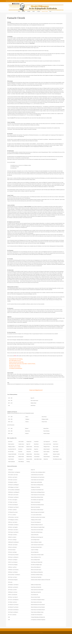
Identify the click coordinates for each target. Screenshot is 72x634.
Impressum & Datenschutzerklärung (35, 632)
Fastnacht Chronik (45, 11)
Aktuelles (23, 11)
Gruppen (38, 11)
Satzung (41, 632)
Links (50, 11)
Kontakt (28, 11)
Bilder (34, 11)
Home (19, 11)
